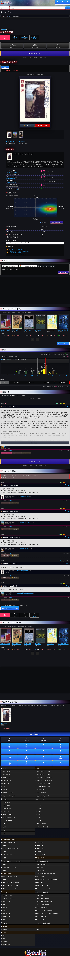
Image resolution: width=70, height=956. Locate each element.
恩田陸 (4, 30)
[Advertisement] (35, 23)
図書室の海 (38, 330)
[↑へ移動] (66, 406)
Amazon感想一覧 (10, 178)
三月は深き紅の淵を (5, 330)
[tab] (9, 134)
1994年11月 (44, 226)
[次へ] (37, 339)
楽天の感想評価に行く (11, 182)
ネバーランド (50, 330)
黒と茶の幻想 (27, 330)
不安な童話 (4, 723)
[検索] (67, 7)
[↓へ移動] (68, 406)
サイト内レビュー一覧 (11, 172)
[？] (11, 450)
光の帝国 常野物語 (63, 330)
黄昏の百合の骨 (16, 330)
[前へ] (32, 339)
